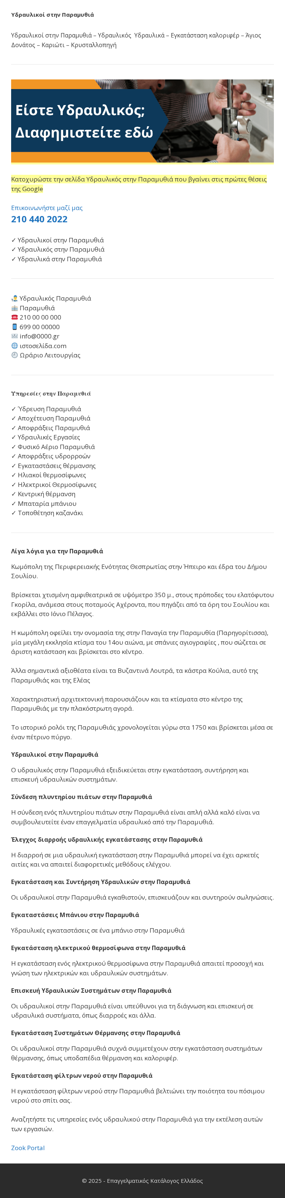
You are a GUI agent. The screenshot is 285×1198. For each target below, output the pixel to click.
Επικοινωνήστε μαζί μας (47, 207)
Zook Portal (28, 1147)
